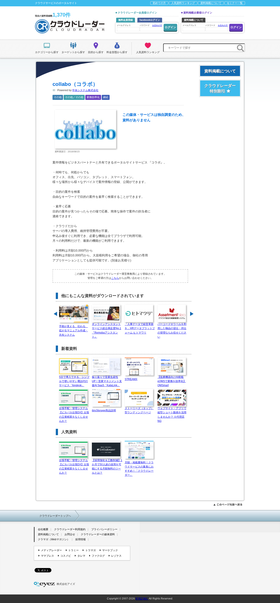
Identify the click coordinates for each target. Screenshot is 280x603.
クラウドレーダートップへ (55, 515)
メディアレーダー (51, 550)
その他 (58, 97)
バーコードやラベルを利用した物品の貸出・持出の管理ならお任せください (172, 330)
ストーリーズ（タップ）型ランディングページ (139, 410)
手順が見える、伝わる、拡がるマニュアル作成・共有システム (73, 330)
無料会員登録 (125, 20)
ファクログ (98, 555)
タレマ (81, 555)
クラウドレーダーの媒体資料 (98, 534)
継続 (105, 97)
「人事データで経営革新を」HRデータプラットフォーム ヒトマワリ (140, 328)
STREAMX (131, 379)
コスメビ (65, 555)
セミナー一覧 (235, 3)
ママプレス (47, 555)
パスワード (151, 25)
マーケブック (110, 550)
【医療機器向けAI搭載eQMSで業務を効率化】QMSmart (172, 381)
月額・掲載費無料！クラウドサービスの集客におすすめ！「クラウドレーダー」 (139, 469)
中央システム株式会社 (85, 90)
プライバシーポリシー (104, 529)
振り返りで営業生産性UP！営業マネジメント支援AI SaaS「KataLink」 (107, 381)
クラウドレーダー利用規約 (70, 529)
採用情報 (80, 539)
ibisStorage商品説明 (104, 410)
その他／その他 (74, 97)
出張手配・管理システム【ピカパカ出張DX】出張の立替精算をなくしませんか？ (74, 414)
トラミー (73, 550)
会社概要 (43, 529)
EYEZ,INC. (142, 598)
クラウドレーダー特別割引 (220, 88)
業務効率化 (93, 97)
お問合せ (70, 534)
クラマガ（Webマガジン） (54, 539)
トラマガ (90, 550)
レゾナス (116, 555)
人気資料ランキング (183, 3)
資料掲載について (210, 3)
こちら (115, 278)
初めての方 (159, 3)
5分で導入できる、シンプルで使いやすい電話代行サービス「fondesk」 (74, 381)
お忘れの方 (157, 25)
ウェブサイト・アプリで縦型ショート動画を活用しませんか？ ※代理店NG (172, 414)
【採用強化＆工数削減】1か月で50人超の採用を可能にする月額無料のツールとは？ (107, 466)
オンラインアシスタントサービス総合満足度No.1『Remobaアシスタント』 (106, 330)
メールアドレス (124, 25)
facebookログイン (150, 20)
